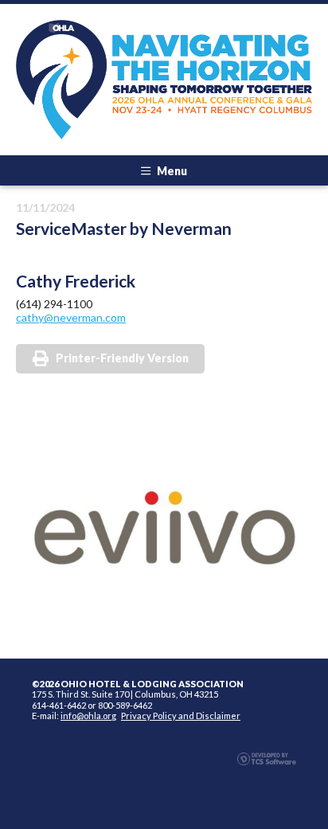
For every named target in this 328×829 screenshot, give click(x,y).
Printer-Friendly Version (122, 358)
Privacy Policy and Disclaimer (180, 715)
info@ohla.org (88, 715)
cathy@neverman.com (71, 317)
